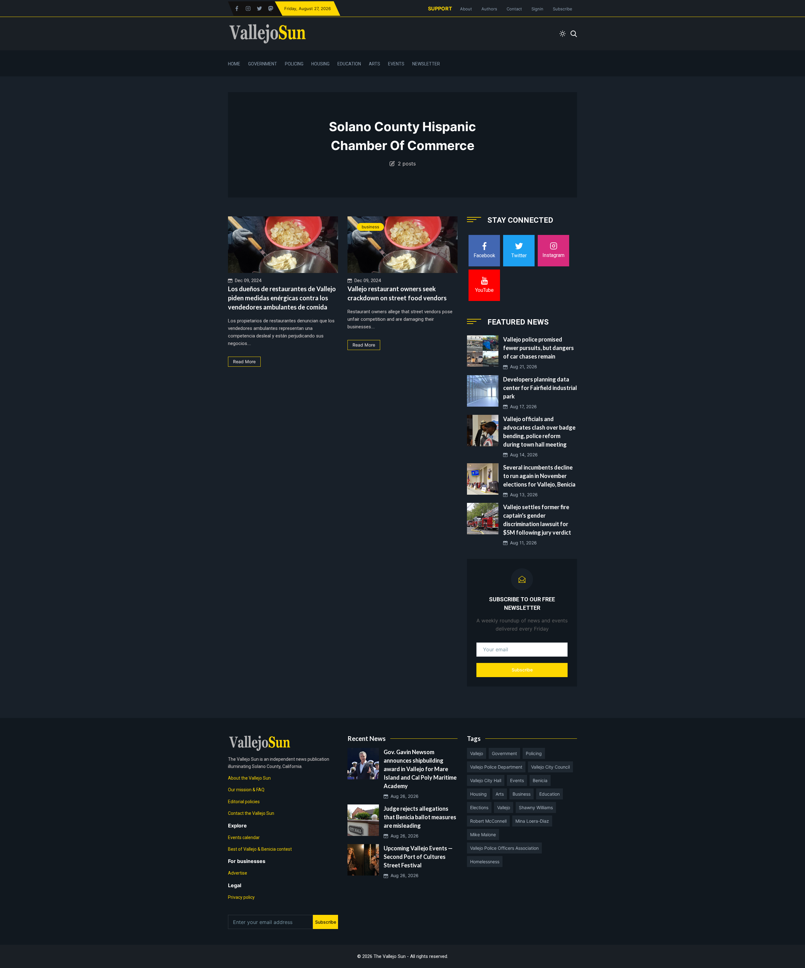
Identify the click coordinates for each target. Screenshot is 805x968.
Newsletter (426, 63)
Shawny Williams (536, 807)
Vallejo (476, 753)
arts (500, 794)
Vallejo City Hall (485, 780)
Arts (374, 63)
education (549, 794)
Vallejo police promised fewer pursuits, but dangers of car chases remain (538, 348)
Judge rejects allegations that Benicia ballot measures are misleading (420, 817)
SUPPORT (440, 8)
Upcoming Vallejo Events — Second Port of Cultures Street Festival (418, 857)
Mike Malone (483, 834)
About (466, 8)
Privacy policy (241, 897)
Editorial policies (244, 801)
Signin (537, 8)
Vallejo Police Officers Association (504, 848)
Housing (320, 63)
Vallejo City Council (550, 767)
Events (396, 63)
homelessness (484, 861)
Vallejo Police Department (496, 767)
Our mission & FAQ (246, 789)
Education (349, 63)
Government (262, 63)
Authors (489, 8)
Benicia (540, 780)
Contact (514, 8)
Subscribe (562, 8)
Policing (294, 63)
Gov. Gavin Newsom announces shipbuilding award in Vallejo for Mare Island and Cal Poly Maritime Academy (420, 768)
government (504, 753)
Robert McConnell (488, 821)
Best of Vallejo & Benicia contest (260, 849)
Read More (244, 361)
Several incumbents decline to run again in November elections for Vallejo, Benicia (539, 476)
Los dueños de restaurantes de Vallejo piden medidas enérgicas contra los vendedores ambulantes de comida (282, 298)
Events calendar (244, 837)
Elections (479, 807)
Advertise (237, 873)
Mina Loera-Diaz (532, 821)
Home (234, 63)
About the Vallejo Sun (249, 778)
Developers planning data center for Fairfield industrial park (540, 388)
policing (534, 753)
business (370, 226)
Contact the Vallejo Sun (251, 813)
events (517, 780)
